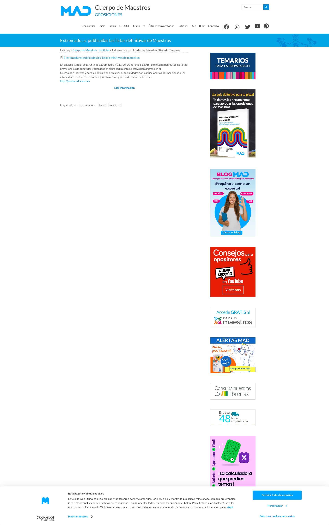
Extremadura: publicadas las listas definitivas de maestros (102, 57)
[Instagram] (237, 27)
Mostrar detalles (78, 516)
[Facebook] (226, 27)
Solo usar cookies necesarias (277, 516)
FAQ (193, 25)
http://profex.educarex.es (75, 81)
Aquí (230, 507)
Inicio (102, 25)
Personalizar (275, 505)
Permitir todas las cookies (277, 495)
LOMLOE (124, 25)
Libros (112, 25)
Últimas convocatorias (161, 25)
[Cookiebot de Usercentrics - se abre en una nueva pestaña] (45, 518)
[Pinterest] (266, 26)
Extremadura (87, 105)
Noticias (182, 25)
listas (102, 105)
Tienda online (87, 25)
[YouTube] (257, 26)
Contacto (213, 25)
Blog (202, 25)
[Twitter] (247, 27)
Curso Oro (139, 25)
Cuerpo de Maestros (122, 7)
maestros (114, 105)
